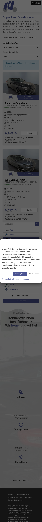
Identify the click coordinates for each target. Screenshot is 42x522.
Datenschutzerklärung (10, 279)
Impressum (25, 279)
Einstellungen (34, 274)
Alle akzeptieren (19, 274)
